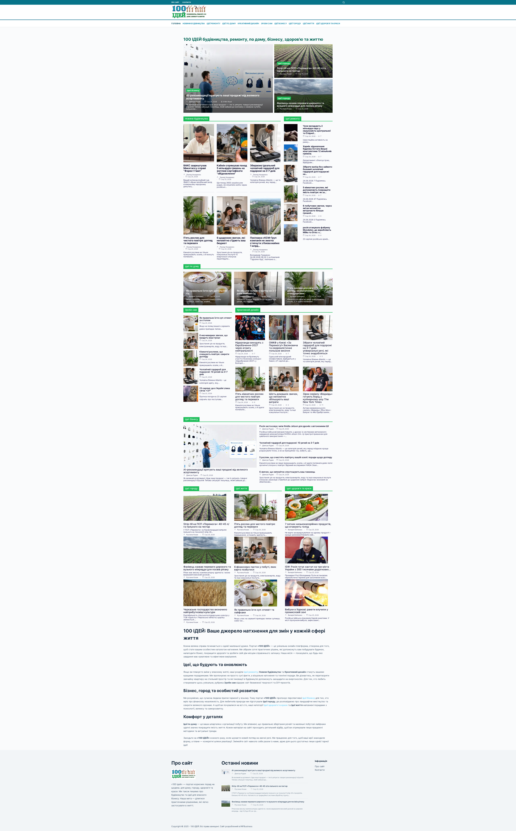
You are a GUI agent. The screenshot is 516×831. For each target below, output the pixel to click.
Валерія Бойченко (196, 296)
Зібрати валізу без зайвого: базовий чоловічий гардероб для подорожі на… (317, 170)
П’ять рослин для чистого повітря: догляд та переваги (198, 240)
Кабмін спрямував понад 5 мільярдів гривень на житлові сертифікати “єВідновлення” (232, 169)
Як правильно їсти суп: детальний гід (206, 292)
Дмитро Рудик (194, 102)
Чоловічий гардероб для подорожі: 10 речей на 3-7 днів (289, 442)
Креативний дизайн (248, 23)
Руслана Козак (286, 74)
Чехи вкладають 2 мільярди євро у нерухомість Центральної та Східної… (317, 130)
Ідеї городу (295, 23)
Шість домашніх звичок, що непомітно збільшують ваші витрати (283, 398)
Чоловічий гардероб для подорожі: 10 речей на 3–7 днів (213, 372)
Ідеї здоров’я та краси (328, 23)
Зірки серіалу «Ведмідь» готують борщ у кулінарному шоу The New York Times (317, 398)
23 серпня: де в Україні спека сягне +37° (214, 389)
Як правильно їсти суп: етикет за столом (215, 319)
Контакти (186, 2)
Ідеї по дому (229, 23)
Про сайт (175, 2)
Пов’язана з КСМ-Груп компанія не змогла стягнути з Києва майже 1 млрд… (265, 241)
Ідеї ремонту (213, 23)
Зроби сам (266, 23)
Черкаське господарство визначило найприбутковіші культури (205, 611)
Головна (176, 23)
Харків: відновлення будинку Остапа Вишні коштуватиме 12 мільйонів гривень (317, 150)
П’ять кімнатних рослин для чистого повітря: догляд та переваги (249, 397)
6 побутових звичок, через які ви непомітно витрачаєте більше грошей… (317, 209)
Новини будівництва (194, 23)
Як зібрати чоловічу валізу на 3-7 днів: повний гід (256, 292)
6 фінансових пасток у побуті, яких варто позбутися (255, 568)
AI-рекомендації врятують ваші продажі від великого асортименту (222, 97)
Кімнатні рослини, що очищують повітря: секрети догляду (214, 354)
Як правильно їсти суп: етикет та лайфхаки (254, 611)
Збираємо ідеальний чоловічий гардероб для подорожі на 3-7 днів (264, 168)
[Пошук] (344, 2)
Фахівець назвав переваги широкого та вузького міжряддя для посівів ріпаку (300, 104)
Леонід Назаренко (193, 175)
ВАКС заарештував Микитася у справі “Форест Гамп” (195, 168)
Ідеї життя (308, 23)
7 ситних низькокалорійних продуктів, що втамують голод (308, 525)
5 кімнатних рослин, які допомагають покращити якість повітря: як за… (316, 190)
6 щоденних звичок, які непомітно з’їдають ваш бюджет (231, 240)
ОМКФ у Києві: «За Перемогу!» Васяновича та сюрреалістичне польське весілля (283, 346)
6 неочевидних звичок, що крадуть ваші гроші (213, 336)
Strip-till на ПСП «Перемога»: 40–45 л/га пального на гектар (301, 69)
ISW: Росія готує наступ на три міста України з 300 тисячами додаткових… (308, 568)
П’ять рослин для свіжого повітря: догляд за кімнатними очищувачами (307, 291)
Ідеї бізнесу (280, 23)
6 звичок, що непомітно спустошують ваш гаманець (287, 471)
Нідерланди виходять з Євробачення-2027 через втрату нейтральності (249, 346)
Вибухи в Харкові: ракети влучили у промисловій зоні (306, 611)
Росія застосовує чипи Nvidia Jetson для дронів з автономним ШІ (294, 426)
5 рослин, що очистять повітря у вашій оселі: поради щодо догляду (295, 457)
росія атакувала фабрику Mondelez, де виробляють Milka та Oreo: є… (317, 230)
